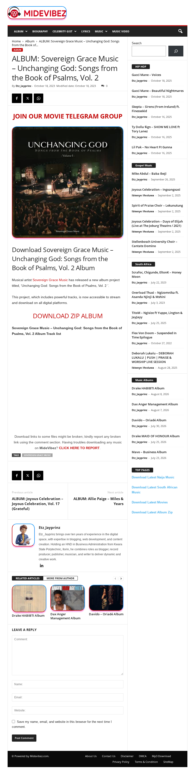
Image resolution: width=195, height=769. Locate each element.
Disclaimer (127, 756)
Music (99, 31)
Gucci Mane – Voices (146, 75)
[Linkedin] (41, 566)
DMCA (142, 756)
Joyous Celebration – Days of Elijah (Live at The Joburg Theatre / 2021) (157, 223)
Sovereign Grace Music (50, 280)
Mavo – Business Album (149, 452)
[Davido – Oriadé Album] (106, 598)
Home (16, 41)
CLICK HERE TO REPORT (79, 448)
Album (18, 31)
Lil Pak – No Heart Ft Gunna (152, 147)
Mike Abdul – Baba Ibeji (149, 173)
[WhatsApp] (38, 98)
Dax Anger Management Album (65, 616)
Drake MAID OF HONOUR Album (156, 436)
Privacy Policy (120, 762)
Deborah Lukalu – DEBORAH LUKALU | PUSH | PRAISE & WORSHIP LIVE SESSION (153, 357)
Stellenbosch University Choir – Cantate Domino (154, 243)
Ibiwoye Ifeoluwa (143, 195)
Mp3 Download (161, 756)
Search (136, 43)
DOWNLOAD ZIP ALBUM (67, 315)
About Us (91, 756)
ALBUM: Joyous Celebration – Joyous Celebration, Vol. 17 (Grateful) (37, 503)
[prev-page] (115, 578)
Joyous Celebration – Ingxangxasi (156, 189)
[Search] (175, 51)
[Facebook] (16, 98)
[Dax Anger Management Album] (67, 598)
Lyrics (85, 31)
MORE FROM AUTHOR (60, 578)
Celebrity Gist (62, 31)
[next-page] (121, 578)
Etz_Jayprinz (23, 86)
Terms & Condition (146, 762)
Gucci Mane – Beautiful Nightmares (158, 91)
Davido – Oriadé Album (106, 614)
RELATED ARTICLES (27, 578)
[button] (180, 31)
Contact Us (108, 756)
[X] (27, 98)
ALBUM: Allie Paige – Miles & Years (98, 501)
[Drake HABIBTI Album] (29, 598)
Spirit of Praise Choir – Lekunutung (157, 205)
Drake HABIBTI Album (28, 615)
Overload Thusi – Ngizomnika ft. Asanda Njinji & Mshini (155, 294)
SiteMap (168, 762)
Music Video (120, 31)
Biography (40, 31)
